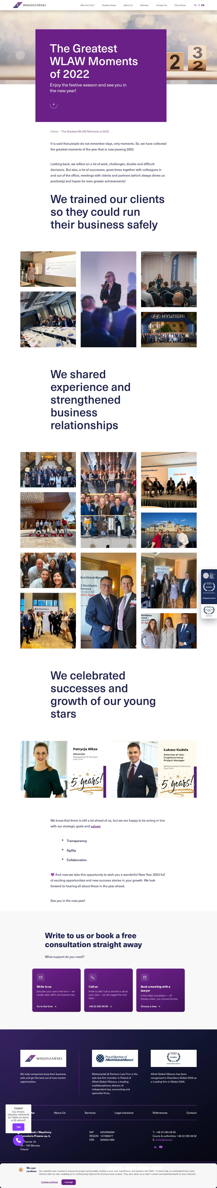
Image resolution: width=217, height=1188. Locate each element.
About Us (60, 1113)
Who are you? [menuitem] (87, 5)
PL (195, 5)
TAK (18, 1127)
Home (54, 131)
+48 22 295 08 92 (187, 1136)
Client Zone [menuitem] (180, 5)
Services (90, 1113)
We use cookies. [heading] (32, 1169)
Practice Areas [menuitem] (109, 5)
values (95, 826)
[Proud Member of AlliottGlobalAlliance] (209, 586)
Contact (191, 1113)
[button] (18, 1140)
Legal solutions (124, 1113)
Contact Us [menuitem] (161, 5)
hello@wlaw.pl (164, 1139)
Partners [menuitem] (144, 5)
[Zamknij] (31, 1104)
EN (202, 5)
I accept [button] (68, 1182)
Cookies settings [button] (49, 1182)
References (160, 1113)
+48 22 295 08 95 (166, 1132)
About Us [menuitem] (128, 5)
